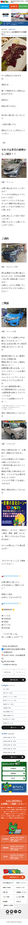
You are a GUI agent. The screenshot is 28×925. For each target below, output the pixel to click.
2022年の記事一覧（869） (9, 752)
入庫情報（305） (7, 708)
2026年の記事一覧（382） (9, 737)
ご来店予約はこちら (14, 877)
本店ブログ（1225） (8, 693)
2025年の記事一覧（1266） (10, 741)
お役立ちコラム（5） (8, 723)
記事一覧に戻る (14, 679)
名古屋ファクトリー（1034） (10, 696)
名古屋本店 (13, 768)
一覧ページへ (13, 727)
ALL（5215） (6, 689)
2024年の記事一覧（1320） (10, 745)
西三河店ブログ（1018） (9, 719)
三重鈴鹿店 (13, 773)
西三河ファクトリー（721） (10, 700)
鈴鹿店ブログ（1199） (8, 704)
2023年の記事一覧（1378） (10, 748)
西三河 (13, 778)
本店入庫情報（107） (8, 711)
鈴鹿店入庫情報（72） (8, 715)
